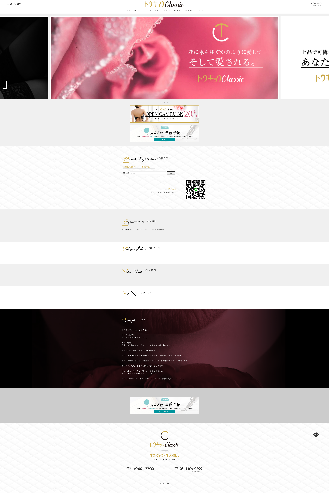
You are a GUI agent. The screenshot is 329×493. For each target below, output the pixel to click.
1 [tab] (162, 101)
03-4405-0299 (191, 469)
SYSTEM (167, 11)
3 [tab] (167, 101)
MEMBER (176, 11)
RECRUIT (199, 11)
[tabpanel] (164, 57)
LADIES (148, 11)
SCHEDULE (137, 11)
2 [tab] (164, 101)
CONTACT (188, 11)
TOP (128, 11)
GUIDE (157, 11)
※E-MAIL (126, 173)
